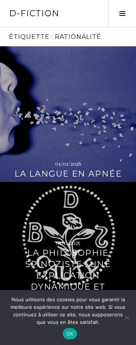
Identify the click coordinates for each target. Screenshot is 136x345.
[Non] (126, 317)
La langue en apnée (68, 174)
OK (70, 334)
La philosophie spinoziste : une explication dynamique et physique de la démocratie (68, 281)
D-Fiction (34, 13)
